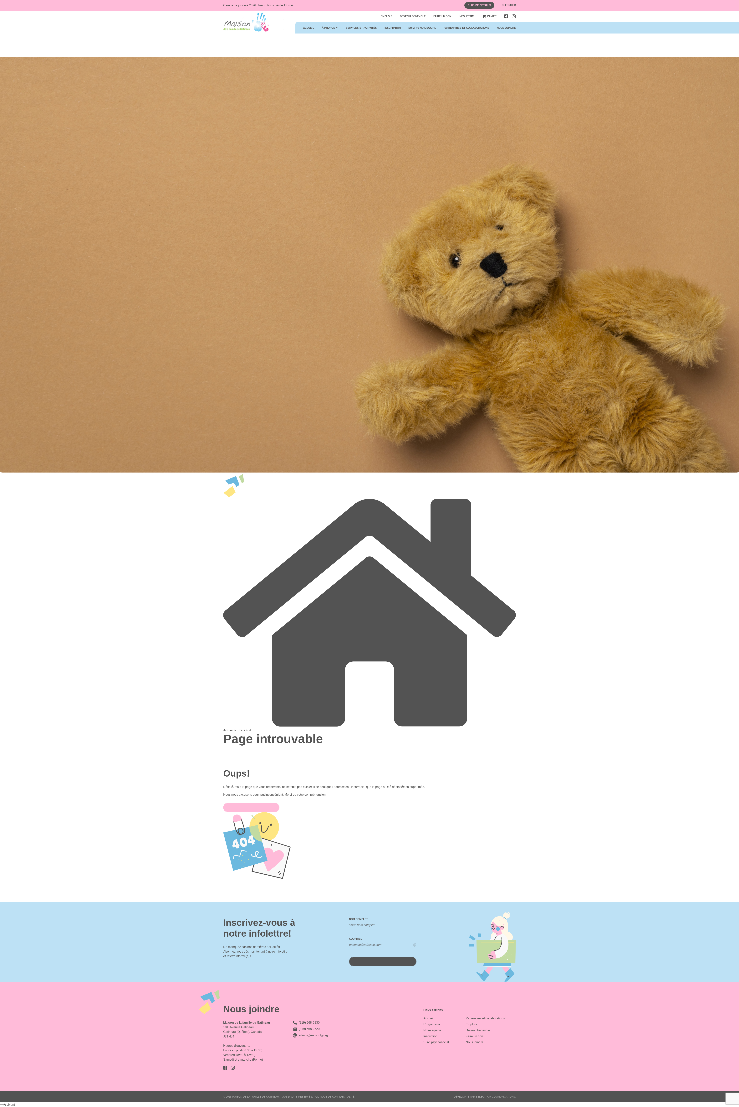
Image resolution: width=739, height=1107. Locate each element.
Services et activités (361, 27)
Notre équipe (432, 1030)
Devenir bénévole (413, 16)
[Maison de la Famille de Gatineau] (253, 22)
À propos (328, 27)
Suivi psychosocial (422, 27)
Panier (492, 16)
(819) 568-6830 (309, 1022)
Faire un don (442, 16)
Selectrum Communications (495, 1096)
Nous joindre (506, 27)
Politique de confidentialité (334, 1096)
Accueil (308, 27)
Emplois (386, 16)
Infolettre (467, 16)
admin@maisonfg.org (313, 1035)
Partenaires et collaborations (466, 27)
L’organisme (431, 1024)
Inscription (393, 27)
